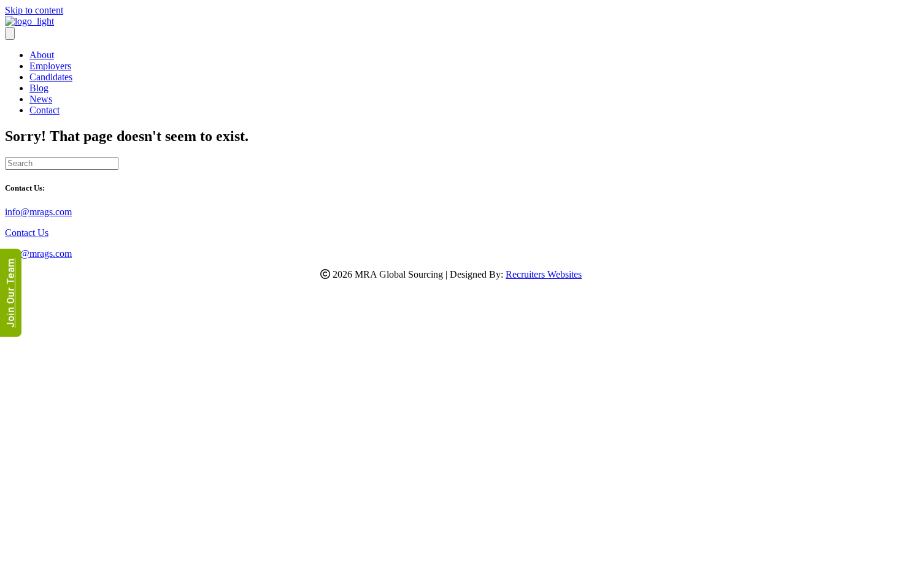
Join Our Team (11, 293)
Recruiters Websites (544, 274)
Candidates (50, 77)
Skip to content (34, 10)
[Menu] (10, 33)
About (41, 55)
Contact (44, 110)
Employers (50, 66)
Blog (38, 88)
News (40, 99)
